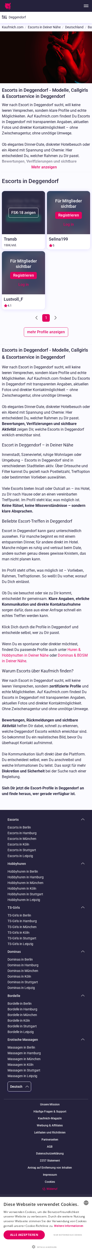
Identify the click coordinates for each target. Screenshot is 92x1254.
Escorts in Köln (18, 844)
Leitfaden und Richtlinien (50, 1132)
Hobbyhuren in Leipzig (24, 900)
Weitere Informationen (68, 1226)
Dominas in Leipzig (21, 988)
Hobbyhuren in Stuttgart (25, 894)
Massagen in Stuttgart (24, 1070)
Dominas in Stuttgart (23, 982)
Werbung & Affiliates (50, 1125)
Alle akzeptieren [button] (24, 1235)
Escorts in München (22, 839)
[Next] (55, 318)
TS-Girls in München (22, 927)
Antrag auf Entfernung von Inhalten (50, 1167)
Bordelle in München (22, 1015)
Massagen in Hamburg (24, 1053)
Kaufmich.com (12, 27)
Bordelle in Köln (19, 1020)
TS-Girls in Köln (18, 932)
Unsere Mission (50, 1104)
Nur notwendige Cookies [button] (68, 1234)
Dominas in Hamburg (23, 965)
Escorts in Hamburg (22, 833)
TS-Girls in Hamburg (22, 921)
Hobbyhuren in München (25, 883)
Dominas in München (23, 971)
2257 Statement (50, 1160)
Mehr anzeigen (44, 167)
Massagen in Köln (20, 1065)
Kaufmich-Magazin (50, 1118)
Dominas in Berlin (20, 959)
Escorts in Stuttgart (22, 850)
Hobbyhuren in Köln (22, 888)
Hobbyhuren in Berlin (23, 871)
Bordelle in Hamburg (22, 1009)
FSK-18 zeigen (23, 212)
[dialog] (46, 1225)
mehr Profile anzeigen (46, 332)
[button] (46, 1246)
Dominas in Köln (19, 976)
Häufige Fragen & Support (49, 1111)
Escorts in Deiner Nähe (44, 27)
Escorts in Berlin (19, 827)
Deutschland (74, 27)
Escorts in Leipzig (20, 856)
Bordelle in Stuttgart (22, 1026)
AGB (50, 1146)
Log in (68, 224)
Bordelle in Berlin (20, 1003)
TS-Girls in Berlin (19, 915)
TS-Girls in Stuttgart (22, 938)
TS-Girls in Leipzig (20, 944)
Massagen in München (24, 1059)
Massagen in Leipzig (22, 1076)
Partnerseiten (50, 1139)
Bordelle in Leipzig (21, 1032)
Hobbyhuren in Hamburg (26, 877)
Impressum (50, 1174)
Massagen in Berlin (21, 1047)
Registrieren (68, 215)
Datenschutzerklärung (50, 1153)
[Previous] (37, 318)
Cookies (50, 1181)
